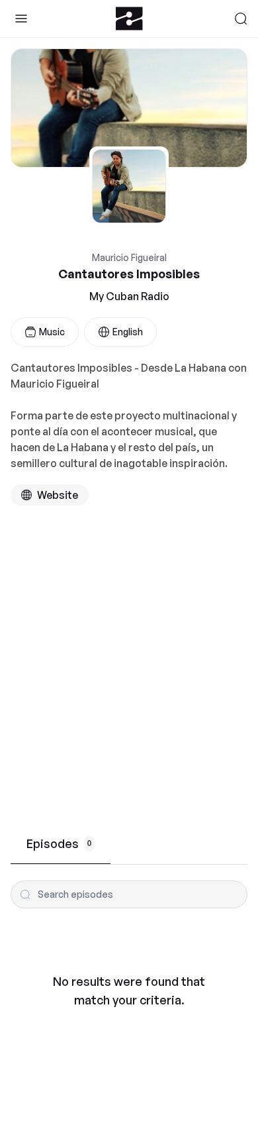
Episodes (59, 843)
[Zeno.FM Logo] (129, 18)
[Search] (241, 18)
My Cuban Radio (129, 296)
